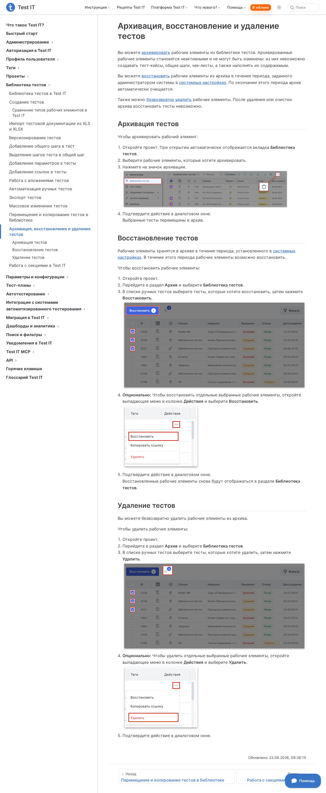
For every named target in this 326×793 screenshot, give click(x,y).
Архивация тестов (29, 242)
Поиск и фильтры (24, 334)
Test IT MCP (18, 351)
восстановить (156, 75)
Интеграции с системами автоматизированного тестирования (44, 305)
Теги (11, 67)
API (10, 360)
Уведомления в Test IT (29, 342)
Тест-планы (19, 285)
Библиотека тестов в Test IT (37, 93)
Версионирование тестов (35, 137)
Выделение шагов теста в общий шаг (47, 154)
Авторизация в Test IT (28, 50)
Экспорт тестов (25, 197)
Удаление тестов (28, 257)
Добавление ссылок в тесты (37, 171)
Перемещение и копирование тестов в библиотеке (48, 217)
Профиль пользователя (31, 59)
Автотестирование (26, 293)
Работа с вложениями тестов (39, 180)
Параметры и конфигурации (35, 276)
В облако (260, 7)
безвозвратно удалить (169, 99)
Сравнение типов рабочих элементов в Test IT (49, 113)
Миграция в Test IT (26, 317)
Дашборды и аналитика (31, 325)
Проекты (16, 76)
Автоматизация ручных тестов (40, 188)
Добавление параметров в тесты (42, 163)
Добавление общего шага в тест (42, 146)
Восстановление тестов (35, 249)
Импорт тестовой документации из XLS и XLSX (49, 126)
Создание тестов (26, 102)
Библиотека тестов (26, 84)
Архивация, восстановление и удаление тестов (49, 231)
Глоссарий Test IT (24, 377)
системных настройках (202, 82)
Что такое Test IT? (25, 24)
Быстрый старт (22, 33)
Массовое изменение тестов (38, 205)
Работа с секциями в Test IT (37, 265)
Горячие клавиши (24, 368)
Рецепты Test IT (131, 7)
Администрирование (28, 42)
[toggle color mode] (279, 7)
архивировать (156, 52)
